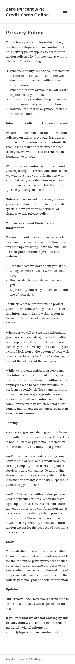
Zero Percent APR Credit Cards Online (27, 12)
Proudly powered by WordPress (24, 659)
